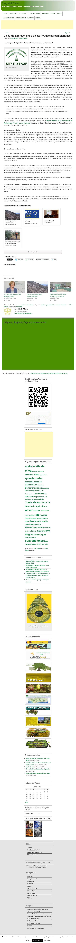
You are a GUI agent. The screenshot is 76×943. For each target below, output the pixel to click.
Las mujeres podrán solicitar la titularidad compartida (12, 242)
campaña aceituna (33, 482)
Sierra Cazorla (37, 531)
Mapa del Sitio (8, 18)
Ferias (38, 494)
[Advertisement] (37, 24)
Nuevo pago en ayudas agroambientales (11, 221)
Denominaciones (33, 488)
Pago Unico (29, 518)
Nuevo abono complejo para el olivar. (37, 571)
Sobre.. (38, 18)
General (30, 883)
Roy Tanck (37, 548)
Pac (36, 514)
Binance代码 (30, 561)
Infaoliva (30, 926)
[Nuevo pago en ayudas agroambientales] (37, 287)
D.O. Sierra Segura (33, 923)
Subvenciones (35, 13)
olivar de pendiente (41, 511)
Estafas (28, 491)
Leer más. (47, 940)
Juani (27, 580)
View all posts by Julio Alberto (24, 313)
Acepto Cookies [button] (37, 940)
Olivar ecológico (29, 515)
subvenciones (34, 540)
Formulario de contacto (25, 18)
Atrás (6, 33)
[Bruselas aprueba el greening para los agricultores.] (38, 828)
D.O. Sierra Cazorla (33, 921)
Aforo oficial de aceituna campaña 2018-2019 (49, 219)
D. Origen (22, 14)
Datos (59, 13)
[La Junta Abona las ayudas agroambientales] (14, 287)
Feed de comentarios (34, 852)
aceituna (29, 475)
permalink (19, 306)
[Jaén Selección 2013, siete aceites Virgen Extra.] (29, 828)
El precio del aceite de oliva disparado (38, 769)
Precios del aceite (39, 521)
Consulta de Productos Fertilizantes (39, 914)
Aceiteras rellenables (38, 471)
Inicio (5, 13)
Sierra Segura (40, 535)
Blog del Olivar (11, 3)
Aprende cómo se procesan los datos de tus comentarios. (49, 373)
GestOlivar (13, 13)
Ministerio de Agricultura (35, 928)
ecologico (45, 488)
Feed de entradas (33, 850)
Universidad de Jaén (39, 544)
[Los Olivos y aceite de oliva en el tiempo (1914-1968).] (38, 836)
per (35, 518)
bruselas (37, 478)
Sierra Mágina (32, 891)
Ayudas (28, 479)
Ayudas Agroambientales (48, 305)
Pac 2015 (43, 515)
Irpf (30, 499)
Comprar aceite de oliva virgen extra (37, 573)
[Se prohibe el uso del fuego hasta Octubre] (29, 836)
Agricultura (43, 475)
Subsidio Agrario (30, 537)
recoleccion (41, 527)
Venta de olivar (30, 767)
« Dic (26, 802)
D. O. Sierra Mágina (33, 918)
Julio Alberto (23, 38)
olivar (29, 510)
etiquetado (35, 491)
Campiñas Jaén (32, 879)
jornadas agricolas (38, 499)
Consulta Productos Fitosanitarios (39, 916)
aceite (28, 466)
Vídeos (53, 13)
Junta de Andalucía (61, 305)
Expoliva (41, 490)
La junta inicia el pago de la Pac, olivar (31, 220)
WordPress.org (32, 855)
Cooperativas (31, 485)
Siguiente (68, 33)
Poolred (39, 518)
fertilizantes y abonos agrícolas (35, 565)
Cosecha (40, 485)
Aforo (36, 474)
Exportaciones (30, 494)
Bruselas (45, 13)
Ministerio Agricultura (36, 506)
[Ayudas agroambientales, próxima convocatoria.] (60, 287)
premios (28, 524)
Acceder (30, 847)
